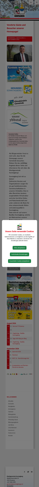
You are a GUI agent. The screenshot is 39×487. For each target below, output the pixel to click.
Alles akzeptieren (19, 247)
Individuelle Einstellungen (19, 254)
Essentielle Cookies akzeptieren (19, 261)
